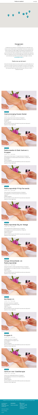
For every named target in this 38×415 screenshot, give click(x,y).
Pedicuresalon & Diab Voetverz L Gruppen (16, 151)
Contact (2, 412)
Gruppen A (8, 335)
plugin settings (32, 400)
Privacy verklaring (4, 410)
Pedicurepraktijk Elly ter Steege (16, 225)
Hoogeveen (6, 186)
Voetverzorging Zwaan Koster (15, 114)
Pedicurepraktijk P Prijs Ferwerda (16, 188)
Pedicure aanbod (19, 1)
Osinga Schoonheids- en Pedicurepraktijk (13, 262)
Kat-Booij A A (9, 299)
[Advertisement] (19, 36)
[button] (8, 15)
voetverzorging (12, 154)
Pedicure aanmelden (14, 405)
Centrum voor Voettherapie (14, 372)
